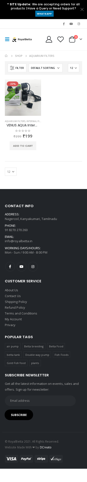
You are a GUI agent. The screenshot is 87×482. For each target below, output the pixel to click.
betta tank (13, 355)
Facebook (10, 266)
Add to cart (23, 146)
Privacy (10, 325)
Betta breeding (34, 346)
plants (35, 363)
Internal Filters (35, 121)
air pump (13, 346)
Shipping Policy (16, 301)
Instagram (33, 266)
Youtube (21, 266)
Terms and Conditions (21, 313)
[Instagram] (79, 24)
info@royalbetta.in (18, 241)
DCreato (45, 447)
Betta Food (56, 346)
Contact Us (13, 296)
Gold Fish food (16, 363)
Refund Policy (15, 307)
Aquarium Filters (15, 121)
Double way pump (37, 355)
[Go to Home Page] (6, 56)
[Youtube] (71, 24)
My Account (13, 319)
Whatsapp (44, 13)
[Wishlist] (60, 39)
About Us (11, 290)
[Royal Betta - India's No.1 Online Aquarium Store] (22, 39)
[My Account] (49, 39)
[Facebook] (63, 24)
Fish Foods (61, 355)
